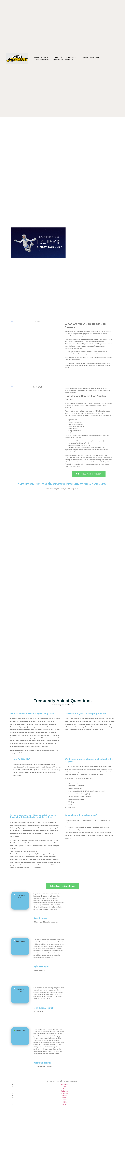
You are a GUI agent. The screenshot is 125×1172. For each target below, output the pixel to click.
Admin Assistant (42, 59)
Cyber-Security (72, 57)
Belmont (64, 1104)
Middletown (64, 1091)
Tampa (64, 1095)
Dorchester (64, 1084)
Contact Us (57, 57)
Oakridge (64, 1100)
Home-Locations (40, 57)
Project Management (91, 57)
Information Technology (63, 59)
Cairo (64, 1087)
